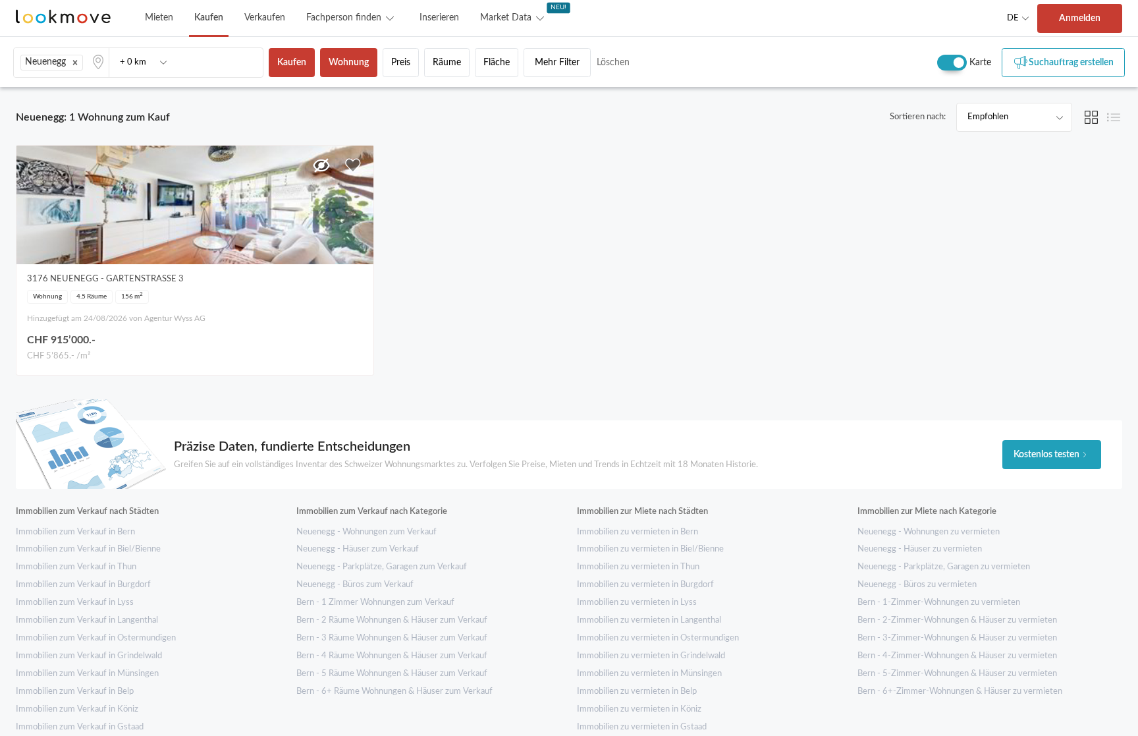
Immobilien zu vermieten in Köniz (639, 709)
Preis (400, 62)
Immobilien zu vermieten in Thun (638, 567)
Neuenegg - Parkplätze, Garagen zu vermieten (943, 567)
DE (1013, 18)
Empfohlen (987, 117)
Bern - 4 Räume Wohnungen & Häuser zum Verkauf (391, 656)
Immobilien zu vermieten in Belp (637, 691)
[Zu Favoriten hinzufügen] (353, 165)
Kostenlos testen (1046, 454)
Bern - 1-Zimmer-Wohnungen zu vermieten (938, 602)
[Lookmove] (63, 18)
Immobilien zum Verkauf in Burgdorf (83, 584)
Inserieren (439, 17)
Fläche (496, 62)
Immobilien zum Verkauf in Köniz (77, 709)
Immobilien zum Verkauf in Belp (75, 691)
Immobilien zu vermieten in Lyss (637, 602)
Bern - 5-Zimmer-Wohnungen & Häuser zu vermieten (957, 673)
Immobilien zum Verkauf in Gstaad (80, 727)
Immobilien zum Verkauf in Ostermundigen (96, 638)
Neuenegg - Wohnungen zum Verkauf (366, 532)
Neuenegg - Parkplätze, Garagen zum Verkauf (381, 567)
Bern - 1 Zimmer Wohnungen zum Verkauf (375, 602)
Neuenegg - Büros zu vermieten (917, 584)
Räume (447, 62)
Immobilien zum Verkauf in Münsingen (87, 673)
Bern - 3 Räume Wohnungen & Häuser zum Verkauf (391, 638)
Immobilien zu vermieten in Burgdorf (645, 584)
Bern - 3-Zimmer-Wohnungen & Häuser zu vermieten (957, 638)
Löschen (613, 62)
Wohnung (349, 62)
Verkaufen (264, 17)
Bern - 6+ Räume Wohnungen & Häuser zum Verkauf (394, 691)
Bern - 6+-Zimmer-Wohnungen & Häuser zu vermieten (959, 691)
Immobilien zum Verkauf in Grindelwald (89, 656)
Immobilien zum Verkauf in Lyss (75, 602)
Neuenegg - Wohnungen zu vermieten (928, 532)
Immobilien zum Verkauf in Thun (76, 567)
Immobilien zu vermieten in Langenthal (649, 620)
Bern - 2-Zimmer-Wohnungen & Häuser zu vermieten (957, 620)
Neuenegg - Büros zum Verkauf (355, 584)
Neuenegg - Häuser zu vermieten (919, 549)
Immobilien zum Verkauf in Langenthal (87, 620)
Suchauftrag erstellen (1071, 62)
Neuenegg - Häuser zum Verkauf (357, 549)
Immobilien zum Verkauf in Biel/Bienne (88, 549)
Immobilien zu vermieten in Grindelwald (651, 656)
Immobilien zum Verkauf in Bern (75, 532)
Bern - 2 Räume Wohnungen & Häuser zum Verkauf (391, 620)
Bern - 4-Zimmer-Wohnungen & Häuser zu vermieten (957, 656)
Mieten (159, 17)
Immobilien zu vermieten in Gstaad (642, 727)
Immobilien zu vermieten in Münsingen (649, 673)
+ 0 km (133, 62)
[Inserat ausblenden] (321, 165)
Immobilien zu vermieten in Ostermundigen (658, 638)
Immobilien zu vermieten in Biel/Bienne (650, 549)
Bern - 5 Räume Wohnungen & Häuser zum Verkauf (391, 673)
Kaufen (208, 17)
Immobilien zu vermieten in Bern (637, 532)
